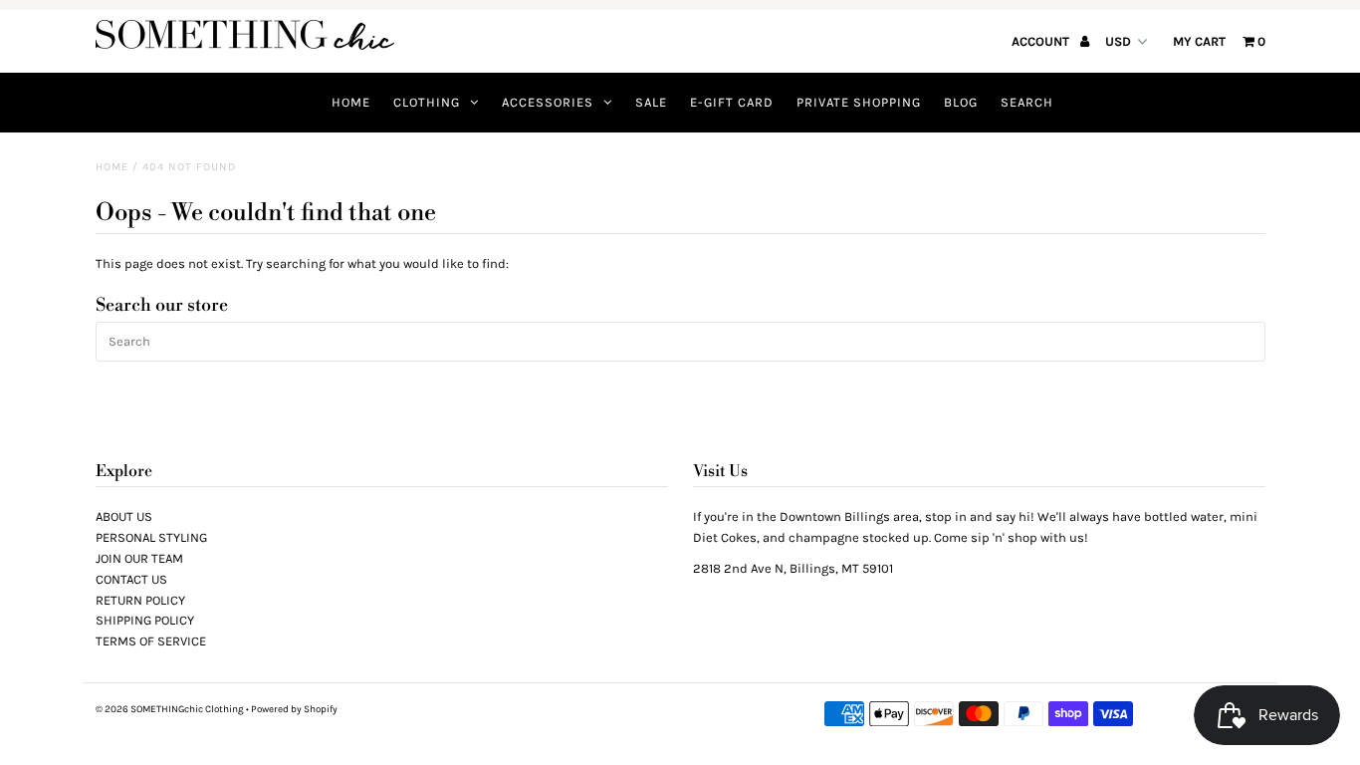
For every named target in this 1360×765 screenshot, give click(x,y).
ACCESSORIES (547, 102)
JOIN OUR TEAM (139, 558)
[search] (680, 342)
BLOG (961, 102)
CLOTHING (426, 102)
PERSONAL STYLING (151, 537)
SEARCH (1027, 102)
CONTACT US (131, 579)
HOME (351, 102)
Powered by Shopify (294, 709)
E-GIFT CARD (732, 102)
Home (112, 166)
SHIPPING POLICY (145, 620)
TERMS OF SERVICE (151, 641)
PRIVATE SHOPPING (858, 102)
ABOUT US (124, 516)
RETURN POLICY (140, 600)
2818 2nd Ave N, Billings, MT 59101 (793, 568)
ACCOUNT (1042, 41)
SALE (651, 102)
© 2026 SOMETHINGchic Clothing (170, 709)
